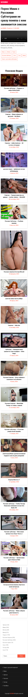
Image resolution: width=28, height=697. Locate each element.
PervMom (6, 685)
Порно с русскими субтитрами (9, 59)
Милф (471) (6, 632)
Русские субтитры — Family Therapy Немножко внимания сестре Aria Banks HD (14, 506)
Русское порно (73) (8, 642)
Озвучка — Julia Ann (14, 325)
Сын (19, 55)
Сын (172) (5, 650)
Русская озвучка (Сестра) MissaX (14, 272)
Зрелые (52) (6, 625)
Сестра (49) (6, 647)
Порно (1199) (6, 635)
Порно (13, 51)
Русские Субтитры (6, 55)
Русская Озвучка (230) (9, 637)
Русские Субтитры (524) (9, 640)
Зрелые (6, 674)
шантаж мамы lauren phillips (14, 298)
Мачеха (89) (6, 630)
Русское (6, 678)
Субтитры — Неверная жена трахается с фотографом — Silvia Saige (14, 351)
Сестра (5, 682)
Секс (14, 55)
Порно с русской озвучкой (11, 667)
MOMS (4, 28)
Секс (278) (5, 645)
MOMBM (4, 2)
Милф (8, 51)
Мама (3, 51)
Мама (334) (6, 627)
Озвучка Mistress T (14, 480)
